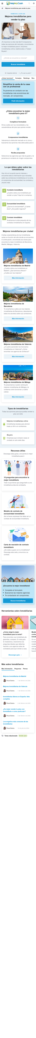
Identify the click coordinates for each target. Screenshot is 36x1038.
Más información (18, 278)
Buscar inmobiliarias (18, 601)
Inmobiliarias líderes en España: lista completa (16, 697)
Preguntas (17, 669)
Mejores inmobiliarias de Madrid (14, 676)
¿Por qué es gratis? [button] (25, 73)
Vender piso (23, 736)
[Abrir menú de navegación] (2, 3)
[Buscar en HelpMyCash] (29, 3)
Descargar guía (14, 655)
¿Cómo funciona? (7, 78)
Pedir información (18, 101)
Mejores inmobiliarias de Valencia (15, 686)
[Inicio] (15, 3)
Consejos (18, 78)
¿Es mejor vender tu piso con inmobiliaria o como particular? (14, 710)
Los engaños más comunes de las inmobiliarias (15, 722)
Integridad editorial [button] (11, 73)
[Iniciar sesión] (34, 3)
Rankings (26, 78)
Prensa (25, 669)
